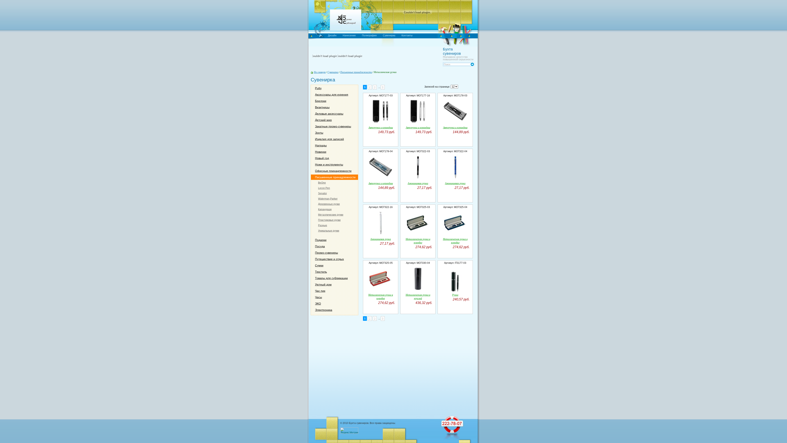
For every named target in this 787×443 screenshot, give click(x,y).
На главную (320, 72)
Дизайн (332, 35)
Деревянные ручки (329, 204)
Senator (322, 193)
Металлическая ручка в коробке (418, 240)
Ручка (455, 294)
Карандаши (325, 209)
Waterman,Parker (328, 198)
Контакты (407, 35)
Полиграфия (369, 35)
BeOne (322, 182)
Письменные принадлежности (356, 72)
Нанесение (349, 35)
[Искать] (472, 64)
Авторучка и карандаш (380, 127)
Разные (322, 225)
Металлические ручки (330, 214)
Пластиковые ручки (329, 220)
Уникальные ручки (328, 230)
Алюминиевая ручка (418, 183)
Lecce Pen (324, 188)
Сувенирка (389, 35)
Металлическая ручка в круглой (418, 296)
